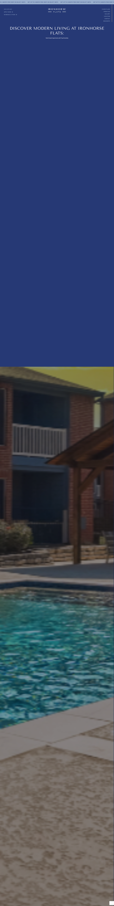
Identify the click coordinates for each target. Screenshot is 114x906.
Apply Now (7, 12)
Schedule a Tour (9, 14)
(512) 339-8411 (8, 9)
